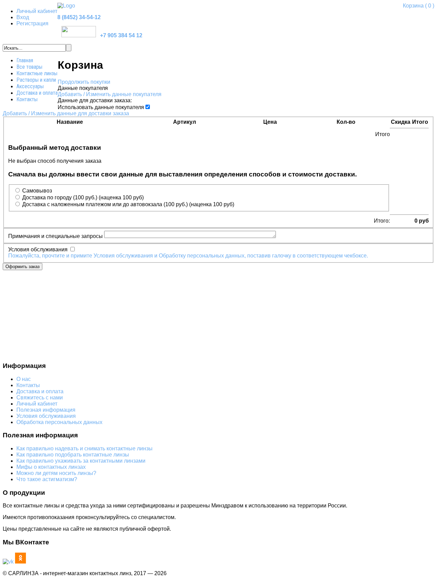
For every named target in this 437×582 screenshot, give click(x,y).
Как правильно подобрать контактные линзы (72, 455)
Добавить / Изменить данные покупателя (109, 94)
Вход (22, 17)
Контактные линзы (36, 73)
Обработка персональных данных (59, 422)
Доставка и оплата (37, 93)
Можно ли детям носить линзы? (56, 473)
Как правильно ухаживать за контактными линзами (80, 461)
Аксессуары (30, 86)
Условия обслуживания (46, 416)
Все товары (29, 67)
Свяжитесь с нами (39, 397)
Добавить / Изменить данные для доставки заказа (66, 113)
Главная (24, 60)
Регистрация (32, 23)
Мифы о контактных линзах (51, 467)
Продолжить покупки (84, 82)
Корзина (418, 6)
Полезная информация (45, 410)
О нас (23, 379)
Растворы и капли (36, 80)
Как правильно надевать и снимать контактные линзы (84, 448)
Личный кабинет (36, 11)
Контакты (27, 99)
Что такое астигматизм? (46, 479)
